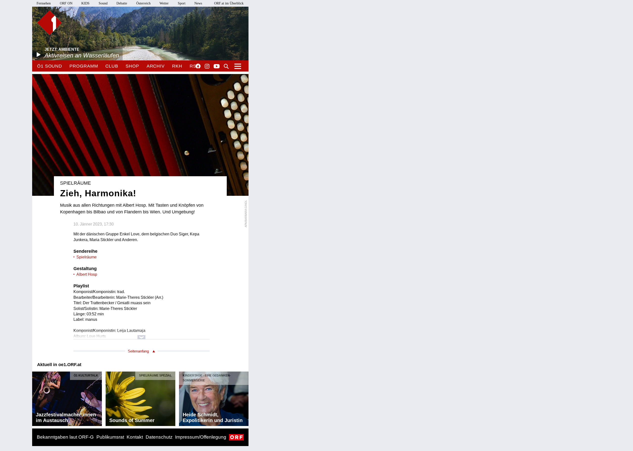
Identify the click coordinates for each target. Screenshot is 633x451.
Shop (132, 66)
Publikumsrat (110, 437)
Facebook (198, 66)
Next (245, 397)
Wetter (164, 3)
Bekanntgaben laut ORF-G (65, 437)
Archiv (156, 66)
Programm (83, 66)
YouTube (217, 66)
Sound (103, 3)
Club (111, 66)
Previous (36, 397)
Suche (226, 66)
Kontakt (135, 437)
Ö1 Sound (49, 66)
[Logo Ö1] (49, 22)
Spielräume (86, 257)
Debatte (121, 3)
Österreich (143, 3)
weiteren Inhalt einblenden (141, 334)
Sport (181, 3)
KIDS (85, 3)
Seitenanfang (138, 351)
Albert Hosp (86, 274)
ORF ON (66, 3)
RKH (177, 66)
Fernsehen (44, 3)
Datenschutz (159, 437)
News (198, 3)
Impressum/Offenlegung (200, 437)
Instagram (207, 66)
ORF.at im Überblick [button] (229, 3)
